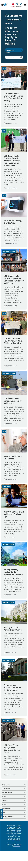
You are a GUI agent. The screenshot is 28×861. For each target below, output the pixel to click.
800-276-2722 (16, 846)
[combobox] (14, 57)
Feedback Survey (1, 814)
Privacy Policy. (16, 839)
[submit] (21, 57)
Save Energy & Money (10, 50)
